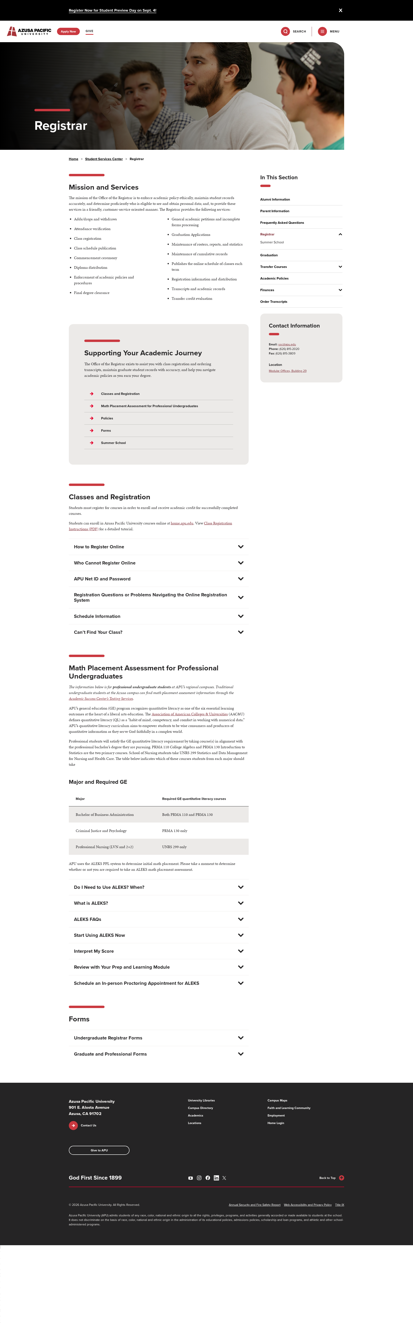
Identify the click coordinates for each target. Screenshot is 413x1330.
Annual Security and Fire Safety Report (254, 1205)
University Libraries (201, 1100)
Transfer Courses (273, 267)
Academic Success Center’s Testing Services (101, 698)
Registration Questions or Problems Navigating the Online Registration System (150, 597)
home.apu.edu (182, 523)
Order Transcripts (273, 302)
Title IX (339, 1205)
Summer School (272, 242)
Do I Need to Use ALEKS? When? (109, 887)
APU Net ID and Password (102, 578)
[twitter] (225, 1178)
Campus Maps (277, 1100)
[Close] (340, 10)
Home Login (276, 1123)
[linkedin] (216, 1177)
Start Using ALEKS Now (99, 935)
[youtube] (190, 1177)
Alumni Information (275, 199)
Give (89, 31)
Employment (276, 1115)
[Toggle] (339, 234)
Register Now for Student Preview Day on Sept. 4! (112, 10)
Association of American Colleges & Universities (190, 714)
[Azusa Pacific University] (29, 31)
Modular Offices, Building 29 (288, 371)
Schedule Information (97, 616)
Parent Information (274, 211)
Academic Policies (274, 278)
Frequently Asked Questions (282, 223)
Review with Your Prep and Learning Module (122, 966)
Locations (194, 1123)
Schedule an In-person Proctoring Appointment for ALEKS (136, 983)
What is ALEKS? (91, 903)
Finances (267, 290)
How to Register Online (99, 546)
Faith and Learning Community (289, 1108)
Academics (195, 1115)
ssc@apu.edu (287, 344)
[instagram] (199, 1177)
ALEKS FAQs (87, 919)
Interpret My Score (94, 951)
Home (73, 158)
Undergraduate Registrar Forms (108, 1037)
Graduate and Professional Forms (110, 1053)
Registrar (267, 234)
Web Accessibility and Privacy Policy (308, 1205)
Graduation (269, 255)
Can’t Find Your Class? (98, 632)
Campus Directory (200, 1108)
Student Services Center (104, 158)
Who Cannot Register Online (105, 562)
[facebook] (207, 1177)
